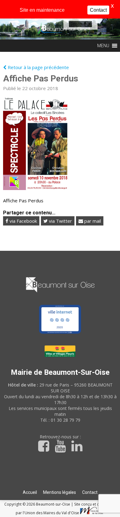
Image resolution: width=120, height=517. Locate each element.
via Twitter (60, 221)
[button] (76, 24)
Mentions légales (59, 492)
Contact (90, 492)
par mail (92, 221)
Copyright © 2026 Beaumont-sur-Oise (37, 504)
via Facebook (22, 221)
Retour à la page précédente (37, 67)
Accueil (30, 492)
